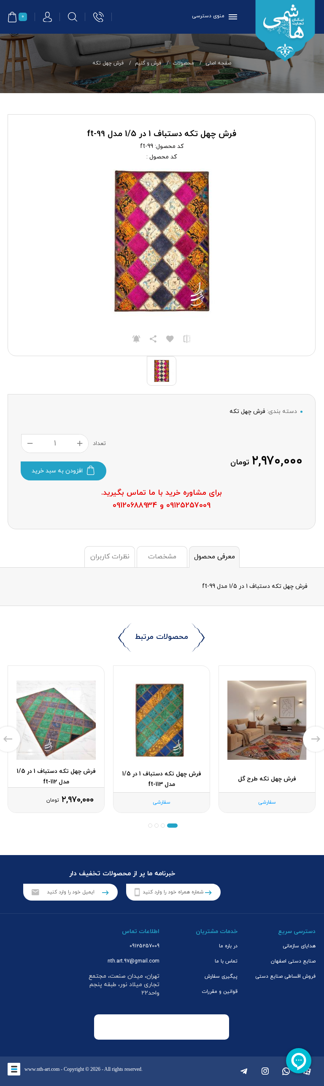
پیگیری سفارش (221, 976)
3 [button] (156, 825)
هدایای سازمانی (299, 946)
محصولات (183, 63)
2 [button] (163, 825)
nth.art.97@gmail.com (133, 961)
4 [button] (150, 825)
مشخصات (162, 556)
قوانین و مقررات (220, 991)
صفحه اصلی (218, 63)
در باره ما (228, 946)
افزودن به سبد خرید (57, 471)
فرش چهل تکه (108, 63)
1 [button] (172, 825)
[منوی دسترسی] (231, 16)
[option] (267, 739)
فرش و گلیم (148, 63)
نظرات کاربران (110, 556)
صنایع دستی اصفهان (293, 961)
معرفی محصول (214, 556)
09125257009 (144, 946)
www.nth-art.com (41, 1069)
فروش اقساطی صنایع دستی (285, 976)
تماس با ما (226, 961)
